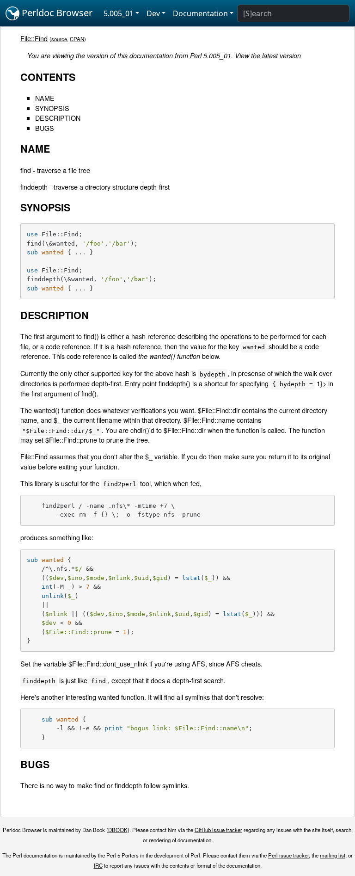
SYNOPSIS (52, 108)
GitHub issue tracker (218, 829)
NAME (45, 98)
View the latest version (268, 55)
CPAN (77, 39)
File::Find (34, 38)
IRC (98, 865)
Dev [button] (153, 13)
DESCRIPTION (57, 118)
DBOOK (118, 829)
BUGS (44, 128)
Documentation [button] (200, 13)
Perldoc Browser (55, 12)
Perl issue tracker (288, 855)
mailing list (332, 855)
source (59, 39)
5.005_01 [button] (119, 13)
